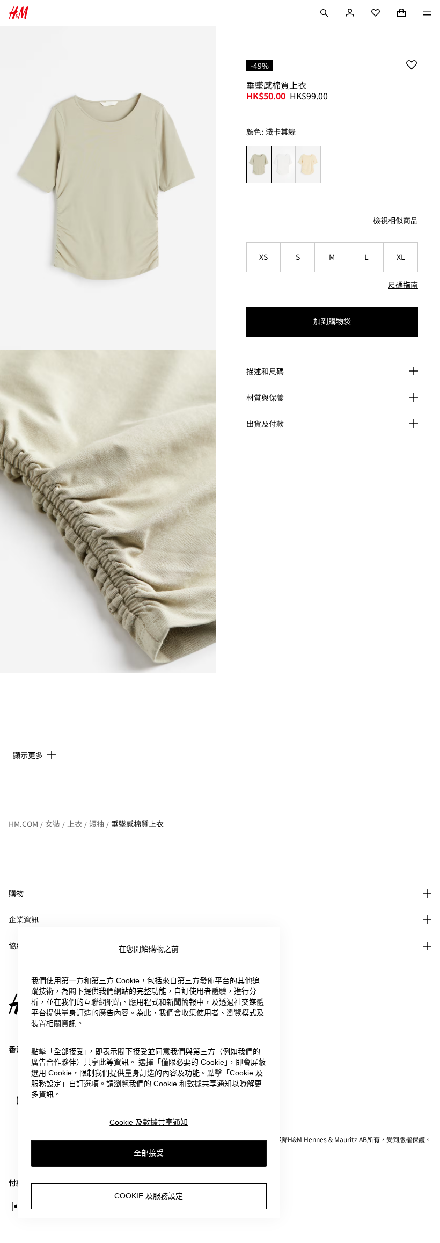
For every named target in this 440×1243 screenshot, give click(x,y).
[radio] (258, 165)
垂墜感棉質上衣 (137, 823)
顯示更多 (28, 755)
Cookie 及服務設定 (148, 1195)
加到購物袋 (332, 321)
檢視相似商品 (395, 220)
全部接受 (149, 1152)
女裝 (52, 823)
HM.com (23, 823)
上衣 (74, 823)
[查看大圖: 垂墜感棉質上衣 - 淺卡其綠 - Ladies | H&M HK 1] (108, 188)
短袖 (96, 823)
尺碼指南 (403, 284)
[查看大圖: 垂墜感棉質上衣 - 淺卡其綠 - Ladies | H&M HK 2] (108, 511)
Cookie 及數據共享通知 (148, 1122)
